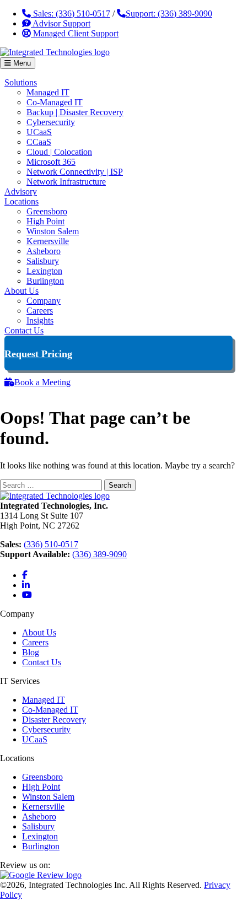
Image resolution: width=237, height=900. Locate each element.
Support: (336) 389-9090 (169, 13)
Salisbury (42, 261)
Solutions (20, 82)
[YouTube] (27, 595)
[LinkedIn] (26, 585)
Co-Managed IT (54, 102)
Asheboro (43, 251)
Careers (39, 310)
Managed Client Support (74, 33)
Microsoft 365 (51, 161)
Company (43, 300)
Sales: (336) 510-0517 (70, 13)
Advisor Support (60, 23)
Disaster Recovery (54, 719)
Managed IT (47, 92)
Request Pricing (38, 353)
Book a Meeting (42, 382)
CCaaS (38, 142)
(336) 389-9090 (99, 554)
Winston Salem (52, 231)
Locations (21, 201)
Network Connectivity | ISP (74, 171)
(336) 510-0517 (51, 544)
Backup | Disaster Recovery (74, 112)
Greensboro (46, 211)
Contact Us (24, 330)
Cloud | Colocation (59, 152)
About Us (21, 290)
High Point (45, 221)
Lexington (44, 271)
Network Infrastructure (66, 181)
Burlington (45, 280)
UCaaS (39, 132)
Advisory (20, 191)
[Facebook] (25, 575)
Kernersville (47, 241)
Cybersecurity (50, 122)
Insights (39, 320)
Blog (30, 652)
